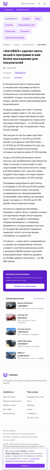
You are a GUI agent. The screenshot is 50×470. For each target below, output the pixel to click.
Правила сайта (9, 405)
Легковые (9, 10)
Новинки (26, 18)
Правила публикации (12, 401)
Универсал (32, 413)
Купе (29, 401)
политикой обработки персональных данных (22, 459)
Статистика (10, 31)
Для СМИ (7, 409)
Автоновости (11, 18)
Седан (30, 409)
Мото (38, 18)
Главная (6, 44)
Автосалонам (9, 413)
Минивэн (31, 405)
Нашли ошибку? (9, 440)
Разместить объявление (25, 286)
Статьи (16, 44)
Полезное (25, 31)
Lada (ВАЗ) (18, 78)
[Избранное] (39, 3)
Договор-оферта (9, 431)
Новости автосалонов (14, 37)
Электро (9, 25)
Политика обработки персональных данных (19, 434)
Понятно (25, 466)
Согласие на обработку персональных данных (20, 437)
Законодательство (26, 25)
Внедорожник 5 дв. (35, 397)
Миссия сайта (9, 397)
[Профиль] (44, 3)
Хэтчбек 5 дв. (33, 417)
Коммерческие (22, 10)
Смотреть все (39, 299)
